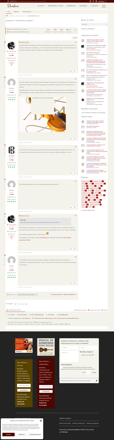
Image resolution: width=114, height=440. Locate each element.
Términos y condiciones (92, 423)
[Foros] (7, 15)
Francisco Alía (91, 104)
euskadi (89, 190)
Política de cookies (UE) (79, 423)
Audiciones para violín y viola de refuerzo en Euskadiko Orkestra (95, 40)
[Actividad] (11, 55)
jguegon (12, 155)
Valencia (83, 207)
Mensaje (65, 432)
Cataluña (83, 186)
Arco (98, 200)
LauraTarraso (91, 67)
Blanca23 (28, 318)
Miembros (16, 11)
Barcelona (84, 188)
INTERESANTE (71, 6)
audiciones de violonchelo (93, 202)
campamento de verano (86, 193)
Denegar (21, 434)
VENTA (90, 207)
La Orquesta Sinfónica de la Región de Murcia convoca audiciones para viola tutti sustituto (96, 165)
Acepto (8, 434)
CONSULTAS (94, 6)
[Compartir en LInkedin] (5, 51)
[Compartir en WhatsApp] (5, 49)
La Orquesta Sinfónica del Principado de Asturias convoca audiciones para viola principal (96, 91)
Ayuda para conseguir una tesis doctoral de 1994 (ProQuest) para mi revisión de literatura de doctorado (95, 61)
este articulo (43, 237)
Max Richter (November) (92, 52)
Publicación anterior (57, 294)
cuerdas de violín (92, 197)
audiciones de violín (85, 181)
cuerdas (101, 195)
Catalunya (92, 186)
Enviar (94, 372)
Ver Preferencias (35, 434)
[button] (41, 420)
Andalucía (93, 195)
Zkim (21, 32)
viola (99, 186)
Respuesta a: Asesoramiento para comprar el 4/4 (95, 83)
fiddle (83, 190)
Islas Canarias (84, 200)
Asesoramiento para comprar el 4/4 (95, 145)
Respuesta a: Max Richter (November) (96, 45)
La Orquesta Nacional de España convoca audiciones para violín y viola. (96, 170)
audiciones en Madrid (94, 188)
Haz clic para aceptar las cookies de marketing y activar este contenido (42, 97)
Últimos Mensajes (26, 11)
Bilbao (83, 202)
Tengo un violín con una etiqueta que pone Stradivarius (32, 1)
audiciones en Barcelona (94, 204)
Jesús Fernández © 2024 (76, 430)
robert (12, 88)
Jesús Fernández (12, 51)
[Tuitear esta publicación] (5, 47)
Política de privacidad (87, 355)
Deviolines (90, 42)
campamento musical (99, 190)
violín (90, 183)
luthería (96, 193)
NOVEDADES (83, 6)
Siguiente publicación (70, 294)
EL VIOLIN (41, 6)
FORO (103, 6)
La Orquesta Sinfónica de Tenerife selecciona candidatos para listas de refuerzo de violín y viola (95, 158)
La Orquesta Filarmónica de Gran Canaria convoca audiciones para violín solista (96, 151)
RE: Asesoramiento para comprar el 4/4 (96, 70)
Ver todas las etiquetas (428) (88, 210)
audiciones (84, 204)
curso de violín (84, 195)
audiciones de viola (97, 181)
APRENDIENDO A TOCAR (55, 6)
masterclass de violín (99, 183)
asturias (83, 197)
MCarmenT (90, 73)
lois (89, 57)
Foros (8, 11)
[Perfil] (9, 55)
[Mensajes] (13, 55)
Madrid (83, 183)
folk (92, 200)
